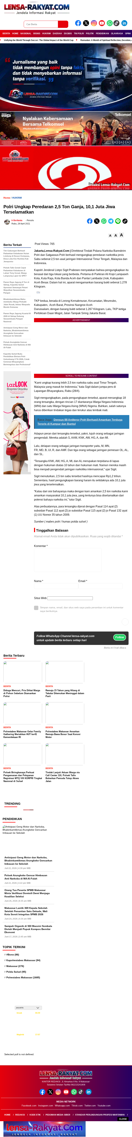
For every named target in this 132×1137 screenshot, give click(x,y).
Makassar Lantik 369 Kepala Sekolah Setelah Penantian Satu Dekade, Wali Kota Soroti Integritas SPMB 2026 (25, 911)
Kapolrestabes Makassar (23, 960)
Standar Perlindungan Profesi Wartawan (100, 1115)
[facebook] (78, 25)
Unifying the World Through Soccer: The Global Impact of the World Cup (38, 40)
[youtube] (102, 25)
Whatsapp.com (62, 1105)
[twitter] (86, 25)
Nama (38, 581)
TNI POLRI (79, 33)
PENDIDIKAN (102, 33)
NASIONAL (25, 33)
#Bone (12, 954)
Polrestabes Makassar (23, 977)
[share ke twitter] (97, 223)
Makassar (15, 966)
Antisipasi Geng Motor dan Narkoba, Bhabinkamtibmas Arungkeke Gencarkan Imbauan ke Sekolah (28, 860)
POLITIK (90, 33)
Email (82, 581)
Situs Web (40, 598)
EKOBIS (68, 33)
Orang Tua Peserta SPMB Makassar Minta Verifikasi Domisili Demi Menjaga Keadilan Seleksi (27, 893)
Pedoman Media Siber (58, 1115)
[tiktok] (117, 25)
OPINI (128, 33)
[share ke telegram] (111, 223)
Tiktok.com (77, 1105)
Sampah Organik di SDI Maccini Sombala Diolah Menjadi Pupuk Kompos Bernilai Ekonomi (28, 929)
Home (7, 1115)
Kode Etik (35, 1115)
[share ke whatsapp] (104, 223)
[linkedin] (125, 25)
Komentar (41, 546)
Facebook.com (29, 1105)
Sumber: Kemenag (28, 1046)
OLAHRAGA (117, 33)
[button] (110, 236)
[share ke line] (118, 223)
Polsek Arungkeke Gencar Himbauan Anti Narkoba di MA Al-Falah (25, 877)
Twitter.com (90, 1105)
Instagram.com (45, 1105)
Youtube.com (104, 1105)
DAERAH (57, 33)
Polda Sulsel (16, 971)
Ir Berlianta (17, 220)
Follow (119, 637)
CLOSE (123, 1119)
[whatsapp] (110, 25)
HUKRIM (46, 33)
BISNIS (36, 33)
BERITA (6, 33)
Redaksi (20, 1115)
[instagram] (94, 25)
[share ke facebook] (90, 223)
